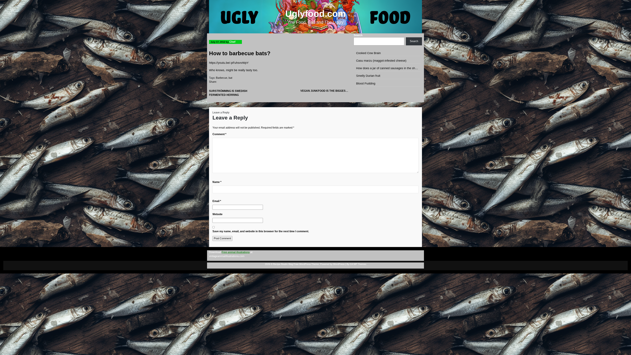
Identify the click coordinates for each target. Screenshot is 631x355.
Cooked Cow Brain (368, 53)
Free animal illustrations (236, 252)
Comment (219, 134)
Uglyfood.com (315, 14)
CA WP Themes (358, 264)
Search (358, 35)
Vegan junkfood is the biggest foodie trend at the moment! (325, 90)
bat (230, 77)
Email (216, 201)
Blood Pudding (365, 83)
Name (216, 182)
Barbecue (221, 77)
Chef (232, 41)
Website (217, 214)
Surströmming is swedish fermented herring (228, 93)
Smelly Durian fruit (368, 75)
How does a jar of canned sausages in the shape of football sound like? (388, 68)
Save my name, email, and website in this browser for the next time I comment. (260, 231)
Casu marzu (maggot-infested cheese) (381, 60)
